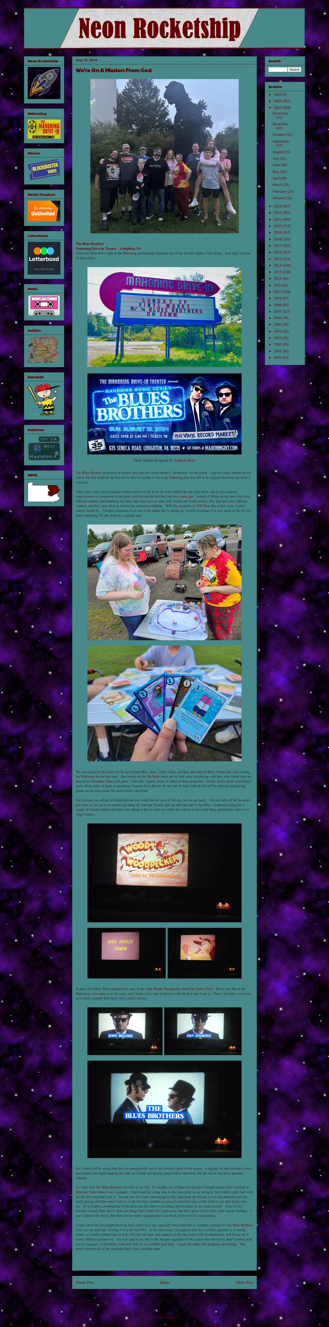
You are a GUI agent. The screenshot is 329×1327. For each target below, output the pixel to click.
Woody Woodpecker (167, 988)
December (281, 113)
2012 (278, 278)
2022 (278, 213)
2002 (278, 344)
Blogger (172, 1317)
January (279, 198)
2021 (278, 219)
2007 (278, 311)
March (278, 185)
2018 (278, 239)
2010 (278, 292)
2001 (278, 351)
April (276, 178)
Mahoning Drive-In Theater (96, 248)
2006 (278, 318)
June (277, 165)
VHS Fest (202, 505)
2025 (278, 101)
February (280, 191)
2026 (278, 94)
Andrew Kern (184, 460)
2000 (278, 357)
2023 (278, 206)
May (276, 172)
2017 (278, 246)
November (281, 124)
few (95, 993)
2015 (278, 259)
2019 (278, 232)
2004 (278, 331)
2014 (278, 265)
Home (165, 1282)
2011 (278, 285)
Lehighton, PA (130, 248)
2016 (278, 252)
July (276, 158)
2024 (278, 107)
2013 (278, 272)
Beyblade (153, 776)
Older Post (244, 1282)
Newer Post (85, 1282)
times (102, 993)
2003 (278, 338)
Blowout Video (86, 1192)
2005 (278, 324)
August (278, 152)
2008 (278, 305)
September (281, 141)
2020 (278, 226)
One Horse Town (201, 988)
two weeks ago (183, 496)
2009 (278, 298)
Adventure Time (102, 781)
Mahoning (130, 253)
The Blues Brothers (90, 243)
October (279, 134)
